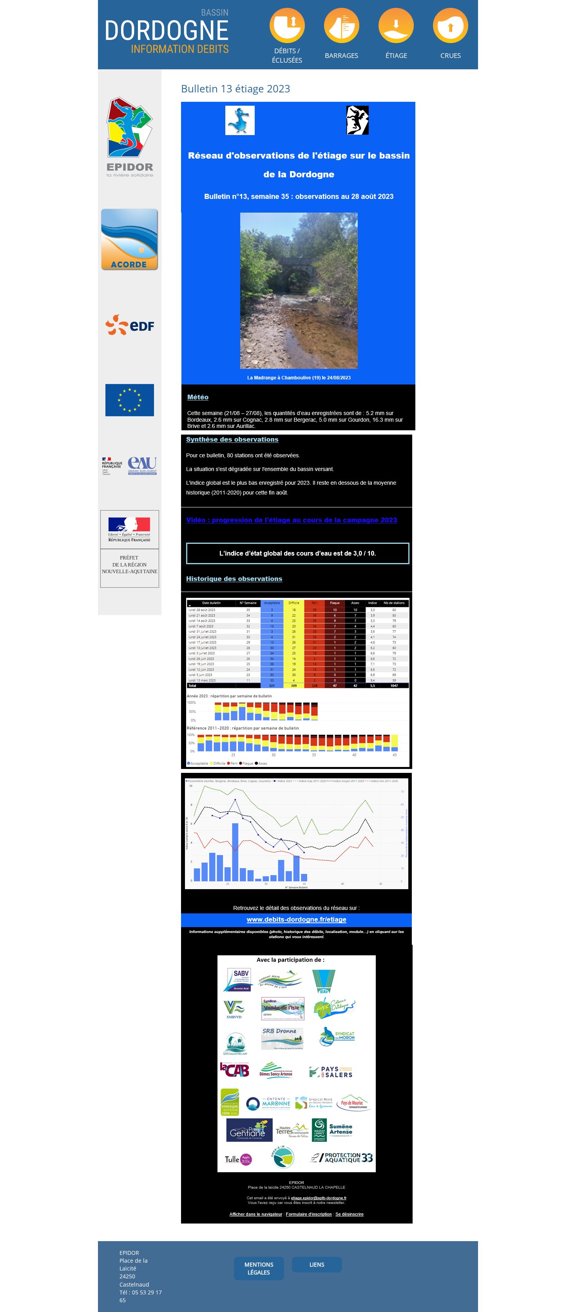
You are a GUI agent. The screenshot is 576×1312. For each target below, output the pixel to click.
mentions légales (259, 1268)
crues (450, 55)
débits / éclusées (287, 55)
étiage (396, 55)
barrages (341, 55)
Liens (317, 1264)
